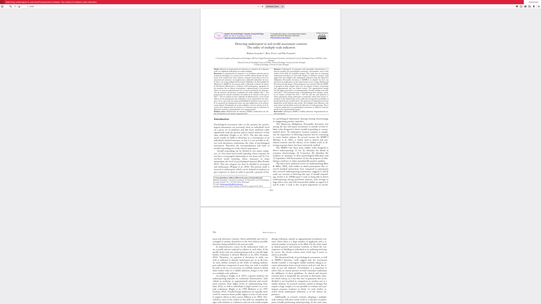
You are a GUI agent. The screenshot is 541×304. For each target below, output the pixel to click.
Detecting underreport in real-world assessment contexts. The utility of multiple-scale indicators (51, 2)
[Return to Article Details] (2, 2)
